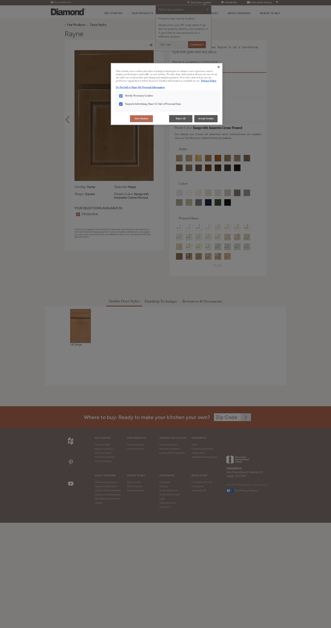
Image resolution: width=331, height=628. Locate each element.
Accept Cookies (206, 118)
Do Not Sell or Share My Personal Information (140, 87)
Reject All (180, 118)
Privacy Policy (208, 81)
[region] (167, 94)
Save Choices (141, 118)
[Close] (218, 67)
